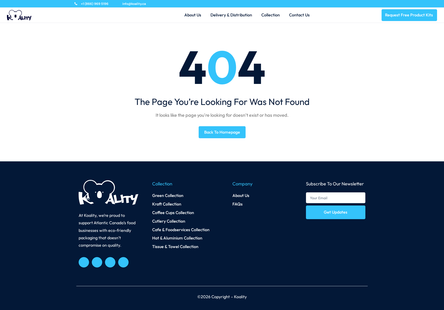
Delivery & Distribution (231, 15)
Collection (270, 15)
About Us (192, 15)
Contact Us (299, 15)
